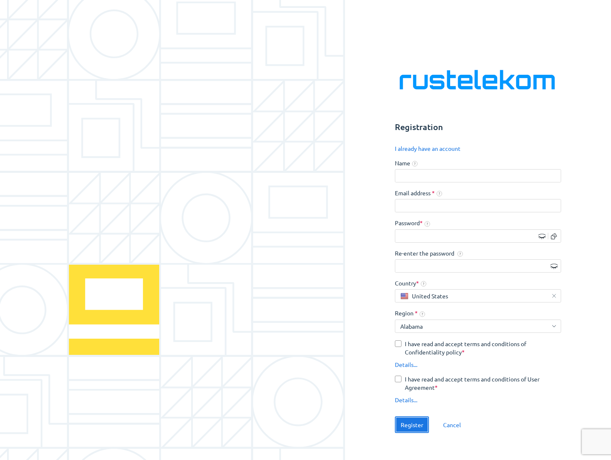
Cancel (452, 424)
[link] (428, 149)
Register (412, 424)
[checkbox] (478, 347)
